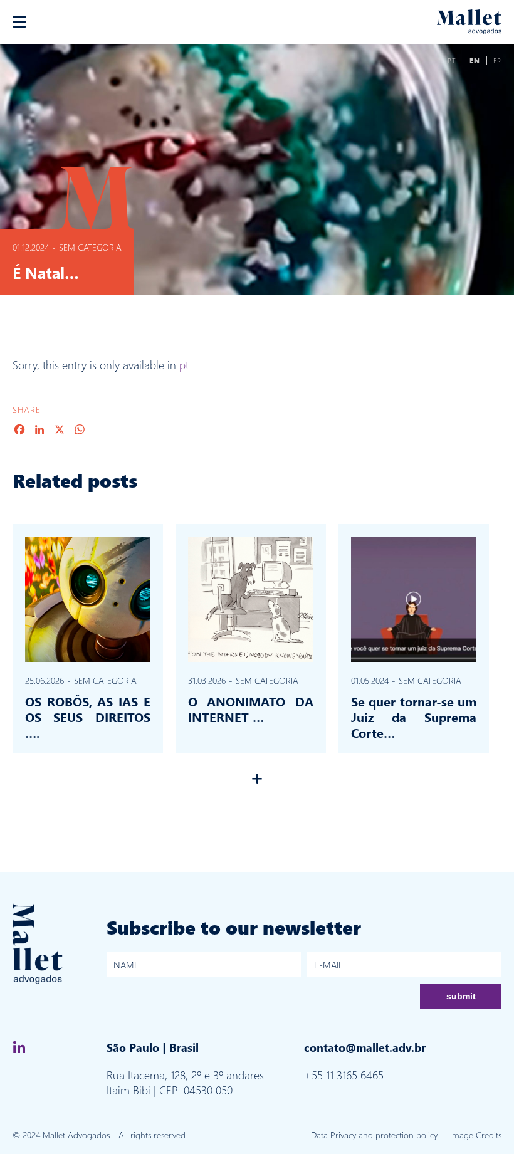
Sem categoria (90, 247)
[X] (59, 429)
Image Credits (475, 1135)
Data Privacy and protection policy (374, 1135)
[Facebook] (19, 429)
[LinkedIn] (39, 429)
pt (184, 364)
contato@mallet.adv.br (365, 1047)
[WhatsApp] (80, 429)
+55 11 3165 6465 (344, 1075)
